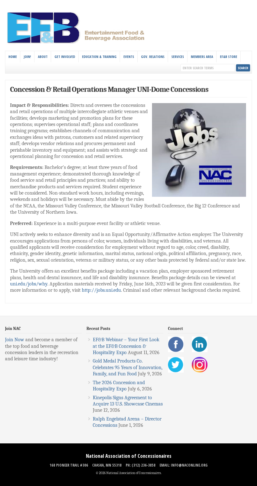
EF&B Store (228, 56)
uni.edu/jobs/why (28, 284)
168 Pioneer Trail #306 (69, 465)
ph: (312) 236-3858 (140, 465)
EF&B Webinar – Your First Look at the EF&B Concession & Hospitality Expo (126, 346)
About (43, 56)
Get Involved (65, 56)
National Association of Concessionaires (128, 455)
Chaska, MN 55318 (107, 465)
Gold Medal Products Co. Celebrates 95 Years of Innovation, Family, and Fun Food (127, 367)
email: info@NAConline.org (183, 465)
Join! (27, 56)
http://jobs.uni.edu (101, 290)
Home (12, 56)
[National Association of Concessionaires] (79, 43)
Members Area (202, 56)
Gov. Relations (153, 56)
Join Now (14, 339)
